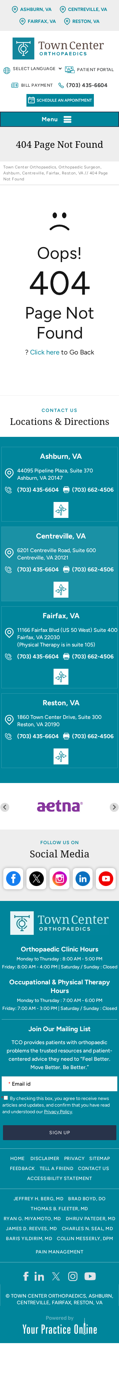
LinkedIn (83, 878)
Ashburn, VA (36, 9)
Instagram (59, 878)
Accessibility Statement (59, 1178)
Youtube (106, 878)
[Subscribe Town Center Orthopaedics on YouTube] (90, 1276)
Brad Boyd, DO (87, 1199)
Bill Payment (37, 85)
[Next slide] (114, 807)
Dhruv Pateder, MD (91, 1219)
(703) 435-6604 (86, 85)
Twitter (36, 878)
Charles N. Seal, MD (87, 1228)
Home (17, 1158)
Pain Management (60, 1252)
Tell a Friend (57, 1168)
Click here (45, 352)
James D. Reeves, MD (31, 1228)
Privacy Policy (58, 1112)
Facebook (13, 878)
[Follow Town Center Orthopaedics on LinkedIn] (39, 1276)
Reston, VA (85, 21)
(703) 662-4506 (93, 489)
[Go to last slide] (4, 807)
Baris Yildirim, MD (29, 1238)
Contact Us (60, 410)
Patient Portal (95, 69)
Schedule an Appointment (64, 100)
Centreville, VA (87, 9)
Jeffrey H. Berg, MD (39, 1199)
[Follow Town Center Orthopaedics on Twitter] (56, 1276)
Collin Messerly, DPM (85, 1238)
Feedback (22, 1168)
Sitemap (99, 1158)
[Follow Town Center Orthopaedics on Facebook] (25, 1276)
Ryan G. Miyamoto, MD (32, 1219)
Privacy (74, 1158)
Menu (50, 119)
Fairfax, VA (42, 21)
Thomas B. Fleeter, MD (59, 1209)
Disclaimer (45, 1158)
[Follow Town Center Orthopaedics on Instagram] (73, 1276)
